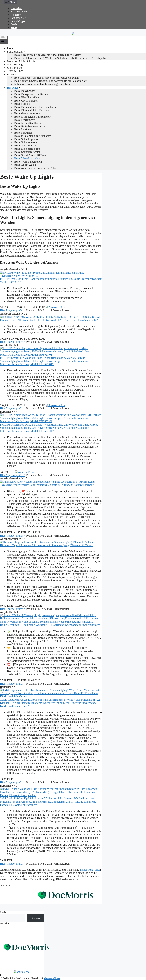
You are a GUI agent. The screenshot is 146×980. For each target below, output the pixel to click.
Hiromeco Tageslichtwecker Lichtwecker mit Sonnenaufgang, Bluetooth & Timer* (46, 545)
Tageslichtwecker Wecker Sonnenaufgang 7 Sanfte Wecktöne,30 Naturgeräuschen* (47, 484)
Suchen (4, 912)
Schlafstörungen (16, 64)
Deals (14, 24)
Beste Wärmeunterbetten (28, 161)
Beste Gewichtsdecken (27, 113)
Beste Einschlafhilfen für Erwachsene (35, 106)
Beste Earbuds (22, 103)
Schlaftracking (15, 51)
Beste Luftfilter (22, 129)
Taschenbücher (19, 11)
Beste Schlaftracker (25, 145)
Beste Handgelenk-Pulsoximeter (32, 116)
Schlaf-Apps (18, 21)
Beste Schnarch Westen (27, 151)
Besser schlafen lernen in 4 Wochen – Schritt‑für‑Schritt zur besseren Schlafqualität (60, 58)
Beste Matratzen (23, 132)
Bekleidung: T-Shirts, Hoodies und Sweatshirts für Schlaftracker (50, 80)
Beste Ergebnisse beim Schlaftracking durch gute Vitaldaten (47, 54)
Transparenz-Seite (90, 869)
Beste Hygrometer (24, 119)
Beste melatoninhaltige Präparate (32, 135)
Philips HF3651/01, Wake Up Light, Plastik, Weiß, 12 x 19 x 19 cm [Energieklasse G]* (49, 319)
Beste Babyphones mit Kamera (31, 94)
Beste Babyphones (24, 90)
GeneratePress (52, 978)
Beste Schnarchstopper (27, 148)
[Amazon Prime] (55, 307)
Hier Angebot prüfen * (12, 310)
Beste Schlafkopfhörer (26, 139)
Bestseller (16, 8)
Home (10, 48)
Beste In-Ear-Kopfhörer (27, 123)
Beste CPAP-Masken (26, 100)
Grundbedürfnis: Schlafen (21, 61)
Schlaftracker (18, 17)
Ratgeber (16, 14)
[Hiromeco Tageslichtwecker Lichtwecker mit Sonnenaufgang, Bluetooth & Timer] (47, 542)
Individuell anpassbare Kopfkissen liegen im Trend (42, 84)
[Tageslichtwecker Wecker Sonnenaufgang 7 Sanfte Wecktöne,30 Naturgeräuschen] (47, 481)
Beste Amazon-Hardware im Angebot (35, 167)
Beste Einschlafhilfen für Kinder (32, 110)
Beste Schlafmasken (25, 142)
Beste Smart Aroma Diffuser (30, 155)
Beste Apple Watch (25, 164)
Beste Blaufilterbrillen (26, 97)
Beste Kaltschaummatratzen (29, 126)
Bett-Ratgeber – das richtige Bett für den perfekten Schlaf (46, 77)
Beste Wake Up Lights (27, 158)
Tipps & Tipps (15, 70)
